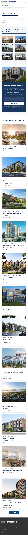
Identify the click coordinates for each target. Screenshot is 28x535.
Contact (3, 527)
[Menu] (26, 2)
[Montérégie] (20, 39)
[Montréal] (7, 39)
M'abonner (14, 103)
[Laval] (20, 48)
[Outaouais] (20, 56)
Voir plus (14, 512)
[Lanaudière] (7, 56)
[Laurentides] (7, 48)
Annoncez (8, 527)
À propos (13, 527)
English (2, 532)
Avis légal (23, 527)
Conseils (18, 527)
